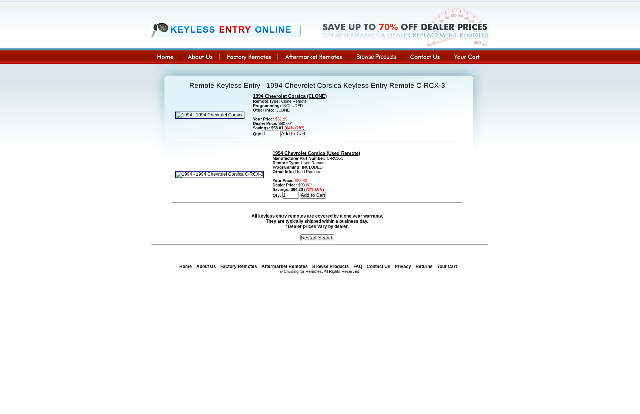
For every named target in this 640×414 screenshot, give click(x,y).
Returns (424, 266)
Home (185, 266)
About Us (206, 266)
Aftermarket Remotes (284, 266)
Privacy (403, 266)
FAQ (357, 266)
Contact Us (378, 266)
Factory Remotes (238, 266)
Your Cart (447, 266)
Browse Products (330, 266)
